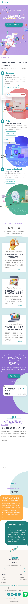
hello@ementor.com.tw (15, 588)
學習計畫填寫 (23, 579)
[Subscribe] (23, 570)
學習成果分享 (9, 181)
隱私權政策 (16, 601)
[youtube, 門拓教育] (15, 594)
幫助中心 (22, 577)
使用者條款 (11, 601)
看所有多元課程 (10, 133)
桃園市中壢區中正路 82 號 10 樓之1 (15, 590)
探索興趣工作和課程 (11, 87)
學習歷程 (11, 18)
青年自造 (3, 577)
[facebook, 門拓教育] (8, 594)
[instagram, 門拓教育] (12, 594)
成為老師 (3, 579)
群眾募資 (3, 582)
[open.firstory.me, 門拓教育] (19, 594)
